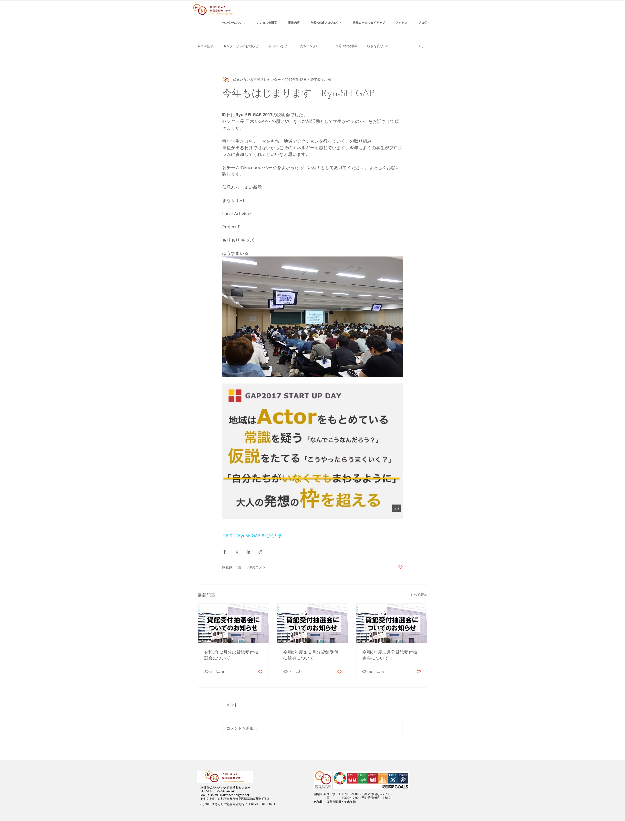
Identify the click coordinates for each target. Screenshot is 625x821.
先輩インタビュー (312, 46)
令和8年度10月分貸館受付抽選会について (389, 655)
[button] (421, 46)
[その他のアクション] (400, 79)
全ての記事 (206, 46)
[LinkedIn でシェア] (248, 552)
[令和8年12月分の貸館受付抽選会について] (233, 623)
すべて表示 (418, 594)
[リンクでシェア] (260, 552)
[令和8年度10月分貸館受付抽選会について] (391, 623)
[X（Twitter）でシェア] (236, 552)
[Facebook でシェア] (224, 552)
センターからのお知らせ (240, 46)
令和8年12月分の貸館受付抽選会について (231, 655)
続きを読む (375, 46)
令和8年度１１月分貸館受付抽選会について (310, 655)
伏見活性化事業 (346, 46)
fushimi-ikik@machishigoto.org (229, 795)
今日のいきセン (279, 46)
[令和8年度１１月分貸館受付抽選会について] (312, 623)
